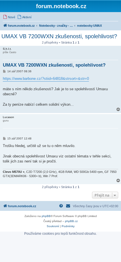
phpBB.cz (71, 221)
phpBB (46, 216)
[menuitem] (9, 17)
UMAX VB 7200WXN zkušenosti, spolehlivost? (59, 36)
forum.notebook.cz (61, 6)
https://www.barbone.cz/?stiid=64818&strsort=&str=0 (46, 78)
